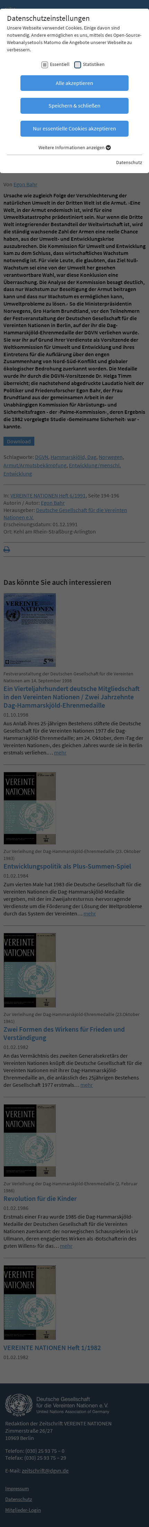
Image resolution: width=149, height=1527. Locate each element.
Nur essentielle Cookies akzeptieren (74, 128)
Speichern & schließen (74, 105)
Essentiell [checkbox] (60, 64)
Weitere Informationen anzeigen (72, 147)
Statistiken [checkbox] (94, 64)
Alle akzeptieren (74, 82)
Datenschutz (129, 162)
